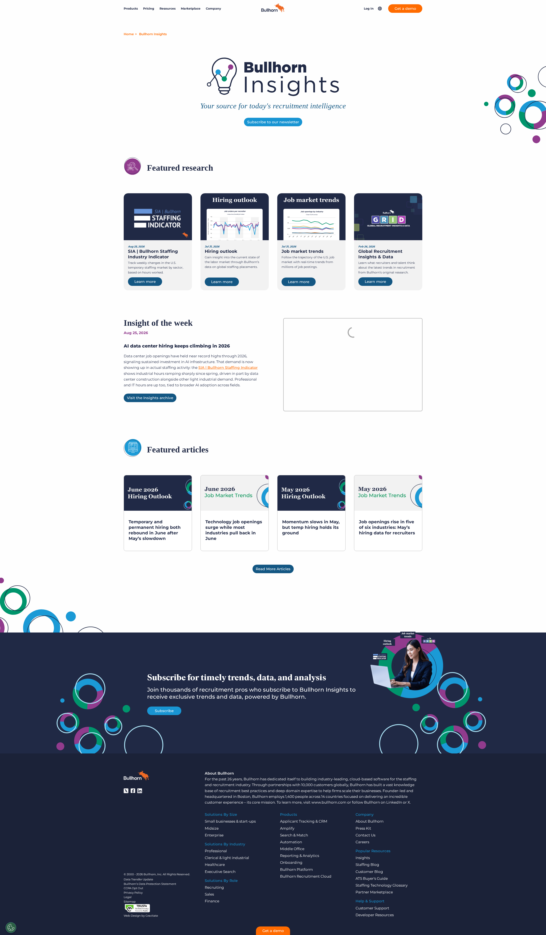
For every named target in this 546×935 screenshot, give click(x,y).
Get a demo (405, 8)
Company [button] (213, 8)
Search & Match (294, 835)
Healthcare (215, 864)
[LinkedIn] (139, 790)
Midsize (212, 828)
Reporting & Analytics (299, 856)
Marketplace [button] (190, 8)
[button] (380, 8)
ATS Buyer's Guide (372, 878)
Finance (212, 901)
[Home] (273, 11)
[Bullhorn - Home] (136, 776)
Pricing (148, 8)
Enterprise (214, 835)
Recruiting (214, 887)
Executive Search (220, 872)
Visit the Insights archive (150, 398)
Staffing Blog (367, 864)
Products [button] (131, 8)
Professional (216, 851)
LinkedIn (394, 802)
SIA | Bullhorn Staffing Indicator (228, 367)
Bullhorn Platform (296, 869)
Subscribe (164, 711)
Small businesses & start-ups (230, 821)
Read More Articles (273, 569)
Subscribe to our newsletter (273, 122)
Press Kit (363, 828)
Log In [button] (369, 8)
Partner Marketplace (374, 892)
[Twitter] (126, 790)
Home (129, 34)
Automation (291, 842)
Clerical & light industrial (227, 858)
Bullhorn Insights (153, 34)
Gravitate (151, 915)
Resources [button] (168, 8)
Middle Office (292, 849)
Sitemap (130, 901)
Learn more (145, 281)
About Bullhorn (369, 821)
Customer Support (372, 908)
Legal (128, 897)
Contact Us (365, 835)
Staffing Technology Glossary (382, 885)
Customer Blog (369, 872)
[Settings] (11, 927)
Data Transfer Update (138, 879)
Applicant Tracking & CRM (303, 821)
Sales (209, 894)
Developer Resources (375, 915)
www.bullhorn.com (328, 802)
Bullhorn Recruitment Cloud (305, 876)
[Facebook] (133, 790)
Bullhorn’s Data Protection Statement (150, 884)
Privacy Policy (133, 892)
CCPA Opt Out (133, 888)
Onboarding (291, 862)
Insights (363, 858)
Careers (362, 842)
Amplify (287, 828)
